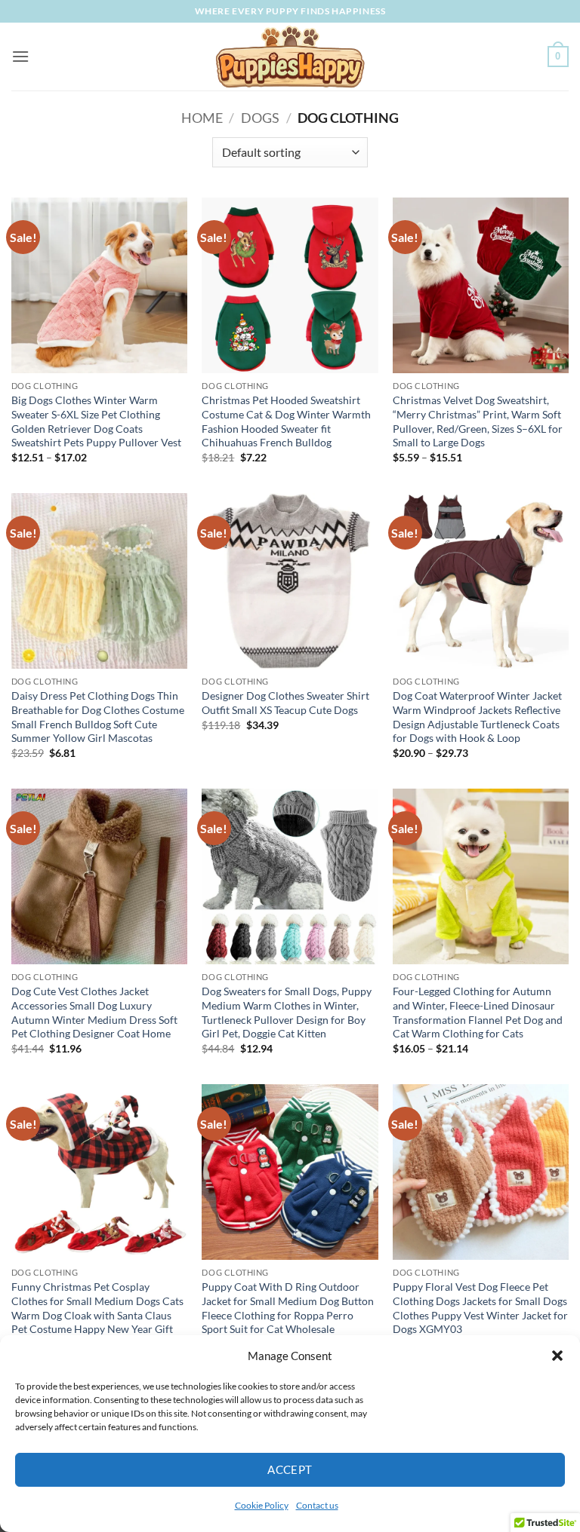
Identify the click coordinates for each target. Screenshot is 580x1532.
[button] (557, 1355)
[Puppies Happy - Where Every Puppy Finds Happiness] (290, 56)
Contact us (317, 1505)
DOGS (260, 117)
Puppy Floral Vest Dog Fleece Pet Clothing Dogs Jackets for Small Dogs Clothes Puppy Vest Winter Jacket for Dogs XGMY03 (480, 1307)
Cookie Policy (261, 1505)
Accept (290, 1469)
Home (202, 117)
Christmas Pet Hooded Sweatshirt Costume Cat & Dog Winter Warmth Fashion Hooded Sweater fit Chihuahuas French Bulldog (286, 421)
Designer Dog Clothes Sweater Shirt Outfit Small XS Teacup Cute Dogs (285, 702)
